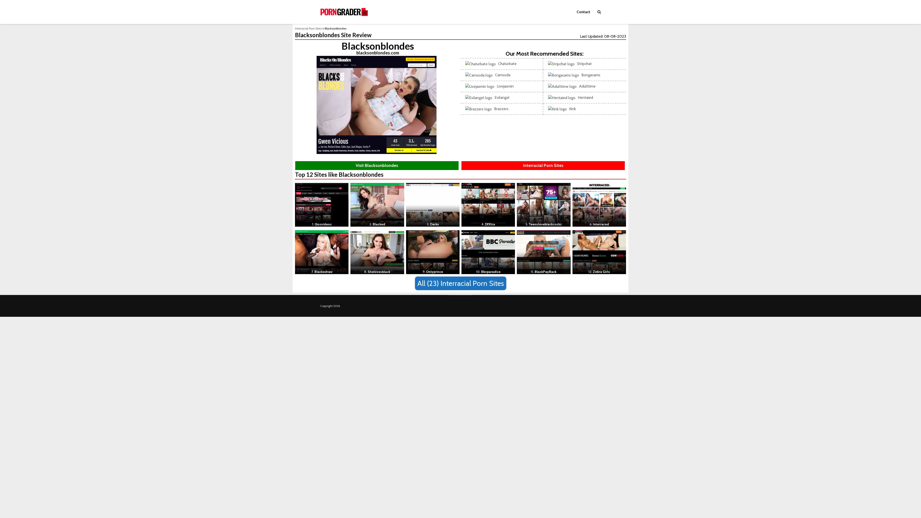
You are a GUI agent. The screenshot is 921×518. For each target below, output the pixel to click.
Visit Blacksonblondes (377, 165)
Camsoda (502, 75)
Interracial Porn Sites (308, 28)
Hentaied (585, 97)
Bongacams (590, 75)
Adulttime (587, 86)
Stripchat (584, 63)
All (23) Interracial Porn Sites (460, 283)
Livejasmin (505, 86)
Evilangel (502, 97)
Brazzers (501, 108)
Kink (572, 108)
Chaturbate (507, 63)
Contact (583, 12)
